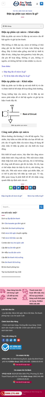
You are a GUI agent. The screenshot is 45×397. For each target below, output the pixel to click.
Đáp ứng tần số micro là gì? (12, 196)
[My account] (37, 3)
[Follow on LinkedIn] (15, 340)
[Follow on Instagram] (7, 340)
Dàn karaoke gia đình (13, 223)
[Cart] (41, 3)
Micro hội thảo (29, 313)
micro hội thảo (10, 238)
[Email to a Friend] (22, 188)
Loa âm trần (7, 313)
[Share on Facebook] (14, 188)
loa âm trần (12, 248)
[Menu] (3, 3)
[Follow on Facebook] (3, 340)
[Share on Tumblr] (34, 188)
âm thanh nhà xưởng (15, 257)
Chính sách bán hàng (10, 325)
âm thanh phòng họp (16, 228)
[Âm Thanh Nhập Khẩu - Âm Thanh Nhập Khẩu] (22, 3)
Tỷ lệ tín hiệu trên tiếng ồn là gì (16, 76)
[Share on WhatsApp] (11, 188)
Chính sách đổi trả (29, 328)
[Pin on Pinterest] (26, 188)
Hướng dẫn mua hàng (27, 325)
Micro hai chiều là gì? (35, 196)
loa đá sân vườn (14, 252)
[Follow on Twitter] (11, 340)
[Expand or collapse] (41, 26)
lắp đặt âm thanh (14, 218)
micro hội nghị (10, 233)
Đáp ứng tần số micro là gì (14, 72)
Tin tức (15, 11)
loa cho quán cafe (17, 243)
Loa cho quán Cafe (17, 316)
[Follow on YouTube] (18, 340)
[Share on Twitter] (18, 188)
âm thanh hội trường (12, 262)
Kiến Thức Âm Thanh (25, 11)
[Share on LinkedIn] (30, 188)
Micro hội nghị (17, 313)
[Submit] (41, 207)
